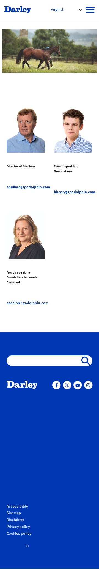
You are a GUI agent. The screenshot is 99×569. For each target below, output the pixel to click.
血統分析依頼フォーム (67, 415)
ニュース (15, 407)
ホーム (13, 397)
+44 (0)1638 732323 (25, 292)
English (57, 10)
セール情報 (59, 453)
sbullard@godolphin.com (28, 187)
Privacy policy (18, 527)
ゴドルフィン (18, 437)
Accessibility (17, 506)
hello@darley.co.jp (23, 483)
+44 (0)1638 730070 (25, 176)
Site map (14, 513)
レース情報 (59, 425)
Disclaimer (15, 520)
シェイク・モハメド (24, 431)
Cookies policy (19, 534)
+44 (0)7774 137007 (26, 181)
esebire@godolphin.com (27, 303)
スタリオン (59, 397)
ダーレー (14, 424)
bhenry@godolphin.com (74, 192)
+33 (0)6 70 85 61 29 (74, 186)
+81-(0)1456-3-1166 (24, 462)
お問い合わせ (61, 463)
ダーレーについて (24, 418)
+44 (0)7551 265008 (26, 297)
